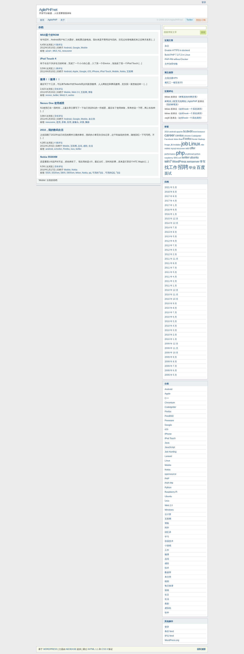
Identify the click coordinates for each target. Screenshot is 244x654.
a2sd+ (49, 51)
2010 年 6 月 (171, 317)
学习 (167, 536)
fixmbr (195, 139)
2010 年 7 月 (171, 312)
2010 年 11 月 (171, 294)
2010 (167, 132)
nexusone (67, 51)
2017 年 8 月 (171, 196)
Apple (75, 71)
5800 (63, 172)
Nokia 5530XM (48, 156)
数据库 (168, 572)
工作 (167, 550)
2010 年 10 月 (171, 299)
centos (179, 135)
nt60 (187, 148)
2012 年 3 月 (171, 250)
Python (168, 487)
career (170, 135)
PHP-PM (169, 483)
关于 (63, 20)
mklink (167, 148)
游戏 (167, 590)
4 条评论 (58, 44)
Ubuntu (168, 496)
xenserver (193, 161)
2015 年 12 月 (171, 218)
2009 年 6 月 (171, 370)
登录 (204, 2)
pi (186, 154)
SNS (176, 158)
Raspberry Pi (171, 492)
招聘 (183, 167)
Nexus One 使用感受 (52, 103)
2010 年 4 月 (171, 326)
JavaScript (170, 447)
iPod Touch (105, 71)
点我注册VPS (171, 78)
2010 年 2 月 (171, 335)
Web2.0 (63, 95)
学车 (203, 161)
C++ (167, 398)
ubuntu (194, 157)
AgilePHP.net (48, 10)
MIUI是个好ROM (49, 34)
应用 (69, 122)
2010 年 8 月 (171, 308)
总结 (80, 146)
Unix (167, 501)
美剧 (167, 603)
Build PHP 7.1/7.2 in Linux (177, 55)
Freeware (169, 420)
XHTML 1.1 (93, 649)
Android (68, 47)
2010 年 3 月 (171, 330)
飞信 (118, 172)
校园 (167, 581)
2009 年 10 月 (171, 352)
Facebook (169, 139)
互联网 (130, 71)
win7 (168, 161)
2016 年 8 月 (171, 209)
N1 (59, 51)
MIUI (55, 51)
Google (76, 47)
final (180, 139)
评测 (82, 122)
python (197, 154)
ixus (73, 149)
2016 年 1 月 (171, 214)
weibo (71, 95)
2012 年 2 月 (171, 254)
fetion (78, 172)
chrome (187, 136)
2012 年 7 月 (171, 245)
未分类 (92, 119)
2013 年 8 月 (171, 232)
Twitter (189, 20)
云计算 (168, 514)
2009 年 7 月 (171, 366)
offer (192, 148)
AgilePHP (52, 20)
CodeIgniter (196, 136)
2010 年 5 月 (171, 321)
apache (179, 132)
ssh (179, 158)
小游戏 (168, 545)
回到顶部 (201, 649)
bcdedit (188, 131)
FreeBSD (169, 416)
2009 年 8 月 (171, 361)
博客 (90, 92)
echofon (58, 149)
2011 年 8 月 (171, 263)
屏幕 (64, 122)
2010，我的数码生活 (51, 129)
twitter (56, 95)
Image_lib (169, 145)
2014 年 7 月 (171, 227)
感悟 (85, 146)
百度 (200, 167)
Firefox (66, 149)
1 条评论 (58, 68)
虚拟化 (168, 608)
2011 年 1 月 (171, 285)
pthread (190, 154)
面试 (168, 173)
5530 (48, 172)
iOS (89, 71)
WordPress (179, 161)
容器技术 (169, 541)
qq (90, 172)
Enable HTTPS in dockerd (177, 50)
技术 (167, 568)
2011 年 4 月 (171, 276)
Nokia (123, 71)
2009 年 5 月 (171, 375)
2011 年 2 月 (171, 281)
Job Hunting (170, 452)
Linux (194, 143)
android (49, 149)
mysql (173, 148)
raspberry (169, 158)
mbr (202, 145)
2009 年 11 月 (171, 348)
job (184, 143)
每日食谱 (169, 586)
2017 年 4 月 (171, 201)
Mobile (84, 47)
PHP (167, 478)
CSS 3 (105, 649)
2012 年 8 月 (171, 241)
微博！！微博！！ (50, 79)
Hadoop (201, 139)
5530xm (55, 172)
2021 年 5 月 (171, 187)
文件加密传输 (171, 64)
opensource (170, 474)
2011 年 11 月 (171, 259)
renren (49, 95)
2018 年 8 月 (171, 192)
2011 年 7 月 (171, 268)
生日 (167, 594)
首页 (42, 20)
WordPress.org (172, 640)
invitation (177, 145)
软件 (167, 612)
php (180, 153)
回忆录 (168, 532)
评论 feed (169, 636)
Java (167, 443)
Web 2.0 (76, 92)
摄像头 (75, 122)
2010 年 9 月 (171, 303)
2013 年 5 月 (171, 236)
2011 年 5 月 (171, 272)
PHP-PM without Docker (176, 59)
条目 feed (169, 631)
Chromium (170, 402)
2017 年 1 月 (171, 205)
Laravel (168, 456)
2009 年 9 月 (171, 357)
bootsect (201, 132)
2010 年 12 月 (171, 290)
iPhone (95, 71)
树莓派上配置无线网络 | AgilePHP (181, 101)
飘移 (87, 122)
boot (195, 132)
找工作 (171, 167)
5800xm (70, 172)
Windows (169, 510)
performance (170, 154)
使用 (58, 122)
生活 (91, 146)
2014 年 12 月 (171, 223)
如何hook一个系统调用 (190, 109)
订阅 (201, 20)
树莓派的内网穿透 (187, 97)
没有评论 (58, 89)
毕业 (192, 167)
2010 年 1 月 (171, 339)
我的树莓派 (172, 104)
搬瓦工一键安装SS (174, 82)
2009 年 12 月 (171, 343)
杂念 (167, 46)
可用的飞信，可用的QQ (103, 172)
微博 (167, 554)
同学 (167, 527)
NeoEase (71, 649)
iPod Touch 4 (48, 58)
